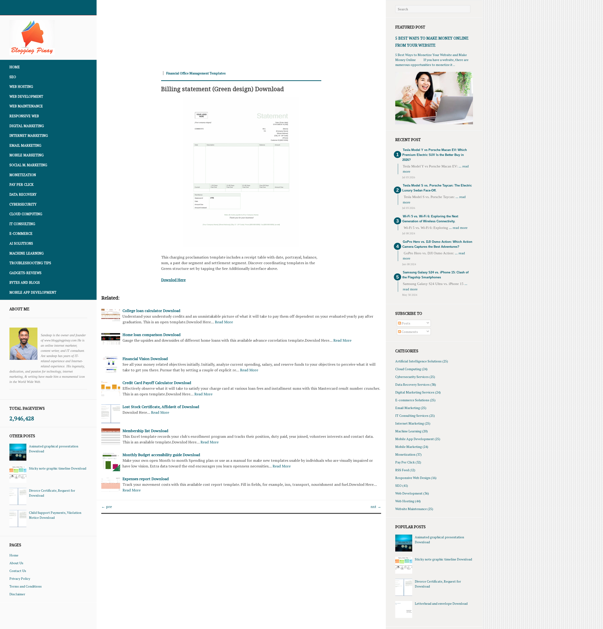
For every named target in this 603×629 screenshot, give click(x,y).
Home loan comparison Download (151, 334)
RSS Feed (402, 470)
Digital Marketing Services (414, 392)
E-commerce (21, 233)
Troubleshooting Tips (30, 263)
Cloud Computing (25, 214)
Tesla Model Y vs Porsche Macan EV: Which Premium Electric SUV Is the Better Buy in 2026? (434, 155)
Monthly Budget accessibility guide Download (161, 454)
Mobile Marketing (26, 155)
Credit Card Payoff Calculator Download (156, 382)
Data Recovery (23, 194)
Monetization (22, 175)
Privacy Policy (19, 578)
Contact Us (17, 570)
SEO (12, 77)
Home (14, 67)
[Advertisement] (238, 33)
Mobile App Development (32, 292)
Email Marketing (25, 145)
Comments (409, 331)
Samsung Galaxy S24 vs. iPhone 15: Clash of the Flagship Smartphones (435, 275)
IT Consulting (22, 224)
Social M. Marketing (28, 165)
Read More (224, 322)
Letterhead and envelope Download (441, 603)
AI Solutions (21, 243)
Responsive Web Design (412, 477)
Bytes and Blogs (24, 282)
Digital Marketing (26, 126)
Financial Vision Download (145, 358)
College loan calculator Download (151, 310)
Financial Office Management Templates (196, 73)
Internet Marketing (28, 135)
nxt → (376, 506)
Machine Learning (26, 253)
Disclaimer (17, 594)
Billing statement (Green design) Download (222, 89)
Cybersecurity (23, 204)
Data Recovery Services (412, 384)
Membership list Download (145, 430)
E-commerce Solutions (412, 400)
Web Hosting (21, 86)
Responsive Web (24, 116)
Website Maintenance (411, 509)
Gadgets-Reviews (25, 273)
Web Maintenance (26, 106)
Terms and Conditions (25, 586)
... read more (458, 228)
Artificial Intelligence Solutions (418, 361)
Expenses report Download (145, 478)
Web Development (26, 96)
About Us (16, 563)
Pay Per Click (21, 184)
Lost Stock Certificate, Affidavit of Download (160, 406)
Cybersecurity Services (412, 376)
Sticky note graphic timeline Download (57, 468)
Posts (405, 323)
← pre (106, 506)
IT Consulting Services (411, 415)
